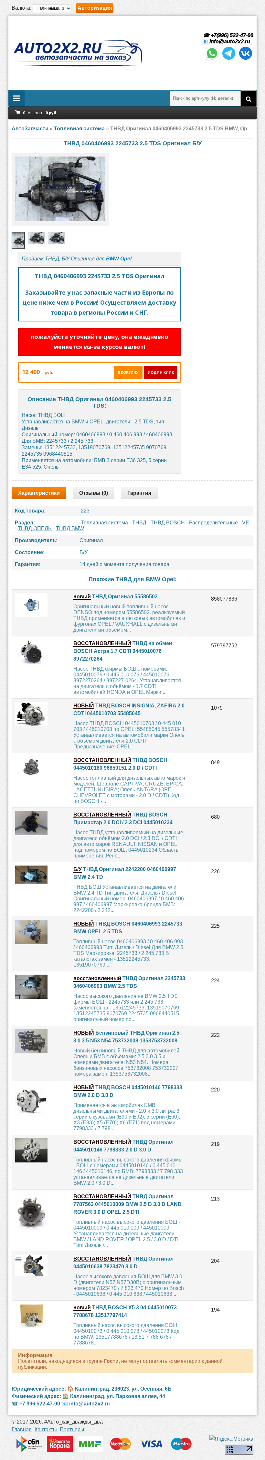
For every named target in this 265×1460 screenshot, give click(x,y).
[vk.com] (245, 59)
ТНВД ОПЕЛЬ (35, 528)
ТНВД (139, 522)
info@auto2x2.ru (229, 41)
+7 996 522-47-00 (39, 1403)
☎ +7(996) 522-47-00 (227, 35)
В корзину (128, 372)
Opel (126, 258)
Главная (22, 1429)
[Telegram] (229, 59)
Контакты (46, 1429)
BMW (112, 258)
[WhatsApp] (212, 59)
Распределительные (213, 522)
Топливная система (104, 522)
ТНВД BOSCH (168, 522)
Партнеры (72, 1429)
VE (245, 522)
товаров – (40, 113)
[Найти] (248, 98)
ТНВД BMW (70, 528)
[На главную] (77, 53)
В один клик (160, 372)
